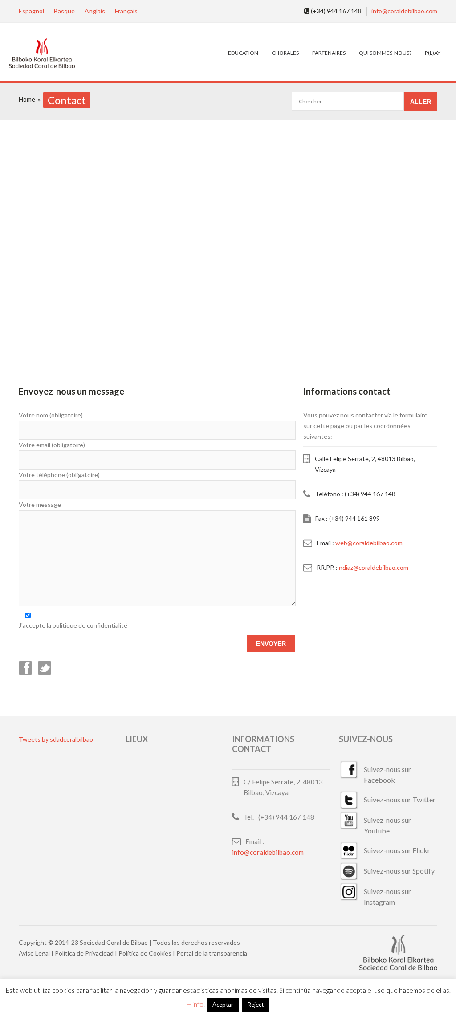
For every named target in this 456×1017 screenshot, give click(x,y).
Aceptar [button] (222, 1004)
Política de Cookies (144, 953)
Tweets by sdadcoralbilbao (56, 739)
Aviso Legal (34, 953)
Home (27, 99)
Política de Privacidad (84, 953)
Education (243, 52)
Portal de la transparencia (211, 953)
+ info (195, 1004)
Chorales (285, 52)
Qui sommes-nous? (385, 52)
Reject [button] (256, 1004)
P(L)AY (432, 52)
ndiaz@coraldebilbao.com (373, 567)
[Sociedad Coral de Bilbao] (41, 53)
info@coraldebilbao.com (404, 11)
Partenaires (329, 52)
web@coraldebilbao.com (369, 543)
